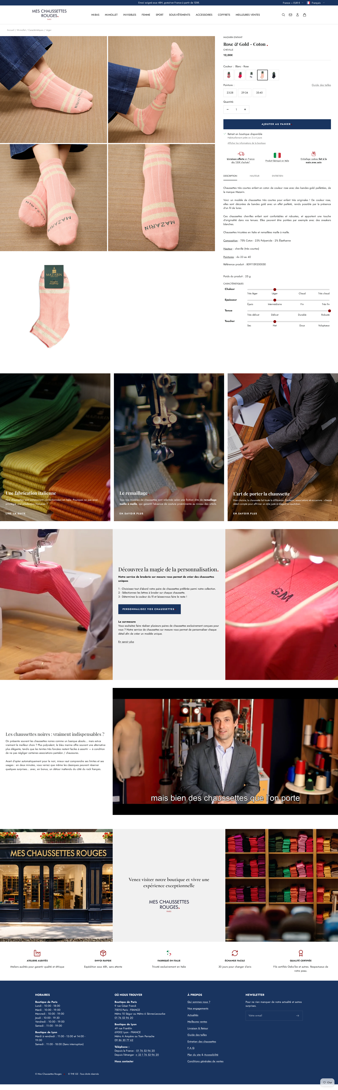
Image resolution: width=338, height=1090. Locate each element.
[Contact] (290, 15)
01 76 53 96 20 (124, 1018)
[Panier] (304, 15)
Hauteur (254, 176)
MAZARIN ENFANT (232, 37)
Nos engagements (197, 1008)
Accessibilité (211, 1055)
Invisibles (129, 15)
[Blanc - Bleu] (251, 75)
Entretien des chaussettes (201, 1042)
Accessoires (204, 15)
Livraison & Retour (197, 1028)
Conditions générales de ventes (205, 1061)
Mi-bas (95, 15)
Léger (48, 30)
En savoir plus (126, 642)
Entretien (277, 176)
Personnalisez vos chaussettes (148, 609)
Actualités (192, 1015)
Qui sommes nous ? (198, 1002)
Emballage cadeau (314, 160)
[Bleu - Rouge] (240, 75)
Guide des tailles (321, 85)
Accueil (10, 30)
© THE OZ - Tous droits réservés (83, 1074)
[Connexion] (297, 15)
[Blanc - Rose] (262, 75)
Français (316, 2)
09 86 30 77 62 (124, 1040)
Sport (159, 15)
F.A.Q (190, 1048)
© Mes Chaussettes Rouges (48, 1074)
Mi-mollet (111, 15)
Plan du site (194, 1055)
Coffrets (224, 15)
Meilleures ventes (248, 15)
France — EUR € (291, 2)
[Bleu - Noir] (273, 75)
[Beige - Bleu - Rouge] (228, 75)
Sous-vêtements (179, 15)
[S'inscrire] (297, 1015)
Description (230, 176)
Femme (146, 15)
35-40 (259, 92)
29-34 (244, 92)
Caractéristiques (35, 30)
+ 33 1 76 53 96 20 (147, 1055)
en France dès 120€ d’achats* (241, 160)
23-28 (230, 92)
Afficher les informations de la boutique (247, 143)
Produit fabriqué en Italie (277, 160)
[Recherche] (283, 15)
